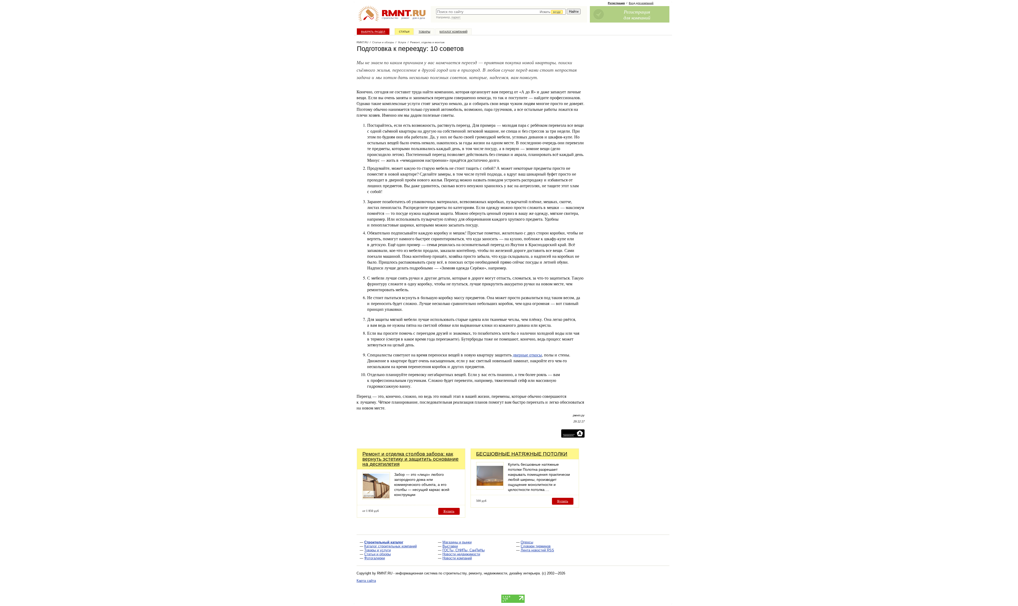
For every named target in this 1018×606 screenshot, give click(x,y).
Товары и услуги (377, 550)
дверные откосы (527, 355)
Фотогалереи (374, 558)
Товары (424, 31)
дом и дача (419, 18)
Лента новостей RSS (537, 550)
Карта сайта (366, 581)
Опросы (527, 542)
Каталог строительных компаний (390, 546)
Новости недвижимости (461, 554)
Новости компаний (457, 558)
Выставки (450, 546)
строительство (390, 18)
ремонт (405, 18)
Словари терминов (536, 546)
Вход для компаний (641, 3)
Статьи (404, 31)
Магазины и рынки (457, 542)
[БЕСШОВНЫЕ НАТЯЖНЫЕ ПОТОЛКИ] (489, 488)
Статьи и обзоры (377, 554)
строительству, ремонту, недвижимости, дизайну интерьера (491, 573)
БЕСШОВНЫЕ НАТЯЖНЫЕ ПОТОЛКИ (521, 454)
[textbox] (501, 12)
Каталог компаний (453, 31)
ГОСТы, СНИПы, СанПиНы (463, 550)
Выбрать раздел (373, 31)
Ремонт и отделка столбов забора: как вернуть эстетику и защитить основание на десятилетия (410, 459)
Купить (449, 511)
